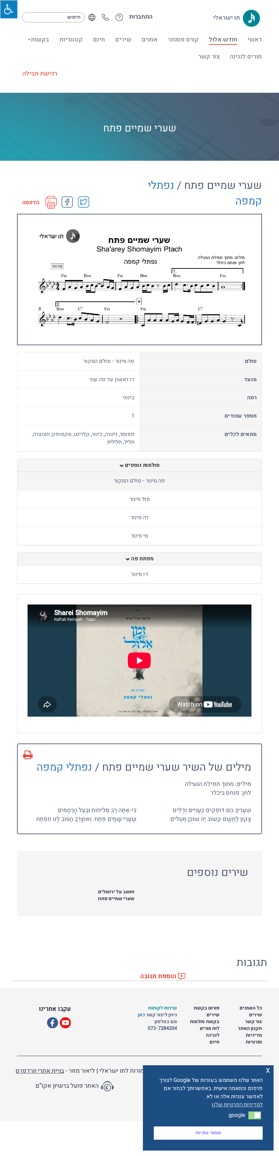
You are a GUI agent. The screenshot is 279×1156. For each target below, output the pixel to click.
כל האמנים (251, 1008)
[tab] (139, 465)
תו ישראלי (227, 17)
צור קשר (209, 56)
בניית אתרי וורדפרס (40, 1070)
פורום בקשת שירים (206, 1011)
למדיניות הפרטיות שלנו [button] (237, 1105)
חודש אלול (223, 39)
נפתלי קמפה (64, 767)
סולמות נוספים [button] (142, 465)
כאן (142, 1014)
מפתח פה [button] (141, 559)
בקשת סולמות (204, 1021)
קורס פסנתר (183, 39)
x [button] (268, 1070)
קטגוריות (71, 39)
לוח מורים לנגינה (209, 1032)
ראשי (254, 39)
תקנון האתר (250, 1028)
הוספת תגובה (159, 976)
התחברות (140, 17)
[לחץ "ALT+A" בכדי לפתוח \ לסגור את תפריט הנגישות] (8, 9)
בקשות (40, 39)
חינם (99, 39)
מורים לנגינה (246, 56)
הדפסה (30, 203)
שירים (123, 39)
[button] (254, 1115)
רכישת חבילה (39, 73)
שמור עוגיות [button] (208, 1132)
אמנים (150, 39)
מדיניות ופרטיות (254, 1039)
